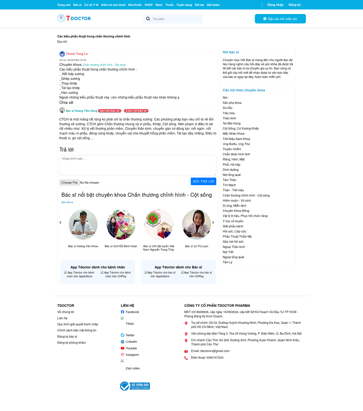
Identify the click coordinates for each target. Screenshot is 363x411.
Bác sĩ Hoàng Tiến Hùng (82, 111)
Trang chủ (64, 5)
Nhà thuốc (135, 5)
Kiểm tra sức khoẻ (113, 5)
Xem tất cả (67, 202)
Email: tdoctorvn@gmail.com (210, 351)
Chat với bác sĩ (136, 110)
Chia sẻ (66, 102)
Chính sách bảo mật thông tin (76, 330)
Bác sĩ (77, 5)
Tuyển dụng (184, 5)
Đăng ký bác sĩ (67, 336)
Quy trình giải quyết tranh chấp (77, 324)
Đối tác (199, 5)
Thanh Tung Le (77, 53)
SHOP (149, 5)
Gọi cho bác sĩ (109, 110)
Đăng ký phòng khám (71, 342)
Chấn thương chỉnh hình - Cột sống (104, 65)
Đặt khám (213, 5)
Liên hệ (62, 318)
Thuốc (169, 5)
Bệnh (159, 5)
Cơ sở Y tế (91, 5)
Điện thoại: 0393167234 (207, 357)
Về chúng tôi (65, 312)
